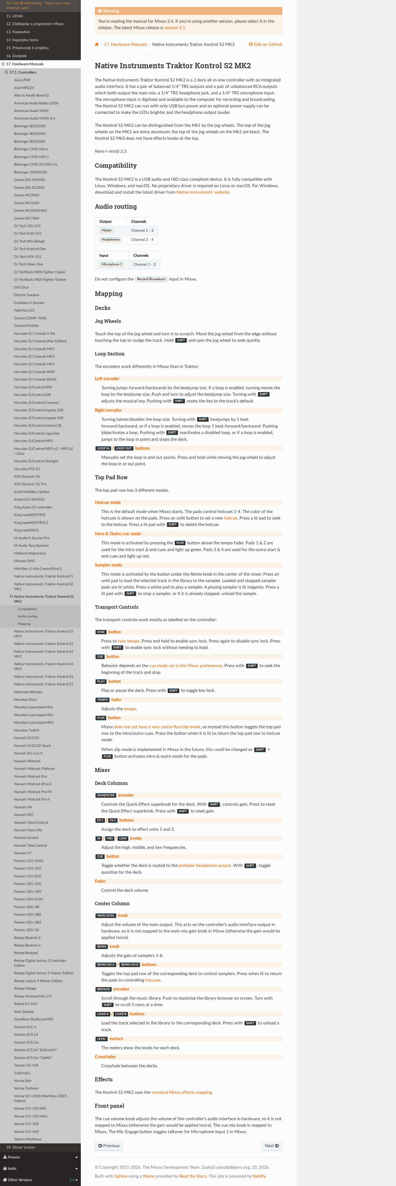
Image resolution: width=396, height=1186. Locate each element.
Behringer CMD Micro (31, 149)
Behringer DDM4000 (30, 172)
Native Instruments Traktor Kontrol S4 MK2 (43, 654)
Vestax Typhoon (26, 1088)
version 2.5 (174, 28)
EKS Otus (21, 287)
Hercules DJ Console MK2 (34, 356)
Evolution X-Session (29, 303)
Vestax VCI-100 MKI (30, 1108)
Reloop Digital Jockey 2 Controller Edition (40, 963)
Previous (111, 1146)
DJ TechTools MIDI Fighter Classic (39, 272)
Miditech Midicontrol (30, 553)
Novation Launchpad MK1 (34, 715)
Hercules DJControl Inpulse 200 (39, 410)
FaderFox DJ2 (24, 310)
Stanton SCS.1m (26, 1042)
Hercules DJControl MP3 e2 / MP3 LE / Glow (43, 451)
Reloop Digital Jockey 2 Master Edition (43, 973)
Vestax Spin (23, 1081)
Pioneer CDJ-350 (27, 868)
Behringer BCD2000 (30, 126)
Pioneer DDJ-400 (27, 892)
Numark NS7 (24, 815)
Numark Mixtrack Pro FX (33, 792)
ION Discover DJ (27, 476)
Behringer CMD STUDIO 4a (35, 164)
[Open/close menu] (3, 64)
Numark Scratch (26, 838)
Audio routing (27, 616)
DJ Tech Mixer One (28, 264)
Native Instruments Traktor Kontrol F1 (43, 576)
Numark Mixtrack (27, 761)
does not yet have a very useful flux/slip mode (157, 727)
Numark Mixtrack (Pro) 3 (32, 784)
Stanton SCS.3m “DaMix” (33, 1058)
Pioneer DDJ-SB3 (27, 922)
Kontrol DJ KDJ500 (29, 499)
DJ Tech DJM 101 (28, 233)
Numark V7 (23, 853)
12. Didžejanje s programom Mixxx (35, 24)
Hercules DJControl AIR (32, 395)
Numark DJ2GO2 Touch (32, 746)
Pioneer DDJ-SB (26, 907)
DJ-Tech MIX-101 (27, 257)
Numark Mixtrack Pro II (32, 799)
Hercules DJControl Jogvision (37, 433)
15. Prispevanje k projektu (27, 48)
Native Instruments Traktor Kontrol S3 (43, 644)
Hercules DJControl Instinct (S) (37, 426)
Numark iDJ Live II (28, 753)
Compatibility (27, 609)
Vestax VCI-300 (26, 1124)
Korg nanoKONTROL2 (31, 523)
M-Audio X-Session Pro (32, 538)
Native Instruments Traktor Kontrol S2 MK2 (44, 599)
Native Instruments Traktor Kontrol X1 (44, 677)
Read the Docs (192, 1176)
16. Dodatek (16, 56)
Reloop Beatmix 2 (27, 938)
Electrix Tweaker (27, 295)
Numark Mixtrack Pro (30, 776)
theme (149, 1176)
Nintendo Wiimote (28, 692)
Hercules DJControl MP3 (33, 441)
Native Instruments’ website (202, 192)
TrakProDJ (22, 1073)
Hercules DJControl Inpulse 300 (39, 418)
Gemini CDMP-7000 (30, 318)
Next (270, 1146)
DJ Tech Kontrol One (30, 249)
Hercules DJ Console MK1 (34, 349)
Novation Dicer (25, 700)
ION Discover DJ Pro (30, 484)
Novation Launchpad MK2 (34, 722)
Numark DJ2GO (26, 738)
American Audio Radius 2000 (36, 103)
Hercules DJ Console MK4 (34, 364)
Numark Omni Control (31, 823)
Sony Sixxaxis (24, 1012)
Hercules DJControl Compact (36, 403)
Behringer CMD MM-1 (31, 157)
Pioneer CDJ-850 (27, 876)
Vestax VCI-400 (26, 1132)
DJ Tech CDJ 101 (27, 226)
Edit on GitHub (267, 44)
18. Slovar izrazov (20, 1147)
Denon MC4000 (26, 203)
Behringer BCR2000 (29, 141)
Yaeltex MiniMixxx (27, 1139)
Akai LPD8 (22, 80)
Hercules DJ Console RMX (34, 372)
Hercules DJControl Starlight (36, 461)
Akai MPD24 (24, 88)
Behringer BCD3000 (30, 134)
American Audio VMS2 (31, 111)
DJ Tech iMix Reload (29, 241)
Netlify (259, 1176)
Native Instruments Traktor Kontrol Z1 (44, 684)
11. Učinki (14, 16)
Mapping (24, 624)
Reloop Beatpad (26, 953)
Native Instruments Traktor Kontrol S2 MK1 (43, 587)
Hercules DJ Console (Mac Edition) (40, 341)
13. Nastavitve (18, 32)
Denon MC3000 (26, 195)
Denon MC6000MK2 (30, 211)
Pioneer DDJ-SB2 (27, 915)
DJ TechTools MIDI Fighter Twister (40, 280)
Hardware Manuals (125, 44)
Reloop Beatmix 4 (27, 945)
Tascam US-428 (26, 1065)
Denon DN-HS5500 (29, 180)
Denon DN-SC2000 (29, 188)
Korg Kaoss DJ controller (33, 507)
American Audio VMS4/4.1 (34, 118)
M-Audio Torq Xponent (31, 546)
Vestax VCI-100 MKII (30, 1116)
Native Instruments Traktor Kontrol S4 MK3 (43, 666)
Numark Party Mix (28, 830)
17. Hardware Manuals (24, 64)
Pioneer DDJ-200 (27, 884)
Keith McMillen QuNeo (31, 492)
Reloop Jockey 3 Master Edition (38, 981)
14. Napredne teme (22, 40)
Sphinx (120, 1176)
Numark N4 (23, 807)
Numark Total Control (30, 845)
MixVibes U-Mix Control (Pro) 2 (38, 569)
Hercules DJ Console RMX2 (35, 379)
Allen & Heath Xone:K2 (31, 95)
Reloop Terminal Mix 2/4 (32, 996)
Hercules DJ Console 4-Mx (34, 334)
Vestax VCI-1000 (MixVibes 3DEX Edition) (40, 1099)
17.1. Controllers (22, 72)
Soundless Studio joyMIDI (33, 1019)
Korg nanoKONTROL (30, 515)
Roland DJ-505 (25, 1004)
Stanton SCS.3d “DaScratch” (35, 1050)
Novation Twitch (26, 730)
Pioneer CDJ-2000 (28, 861)
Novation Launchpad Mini (33, 707)
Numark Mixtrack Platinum (34, 769)
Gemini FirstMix (26, 326)
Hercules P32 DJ (27, 469)
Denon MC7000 (26, 218)
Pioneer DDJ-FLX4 (28, 899)
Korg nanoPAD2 (26, 530)
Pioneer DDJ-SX (26, 930)
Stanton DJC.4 (25, 1027)
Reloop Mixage (25, 988)
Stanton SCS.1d (26, 1035)
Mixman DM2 (24, 561)
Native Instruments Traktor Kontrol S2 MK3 (43, 634)
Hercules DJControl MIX (33, 387)
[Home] (97, 44)
